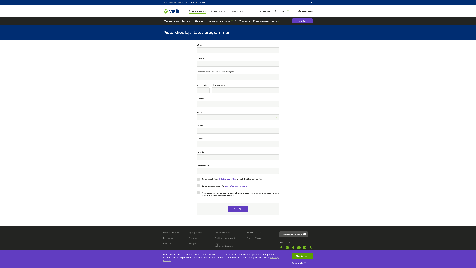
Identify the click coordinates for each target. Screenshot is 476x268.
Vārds (199, 45)
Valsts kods (202, 85)
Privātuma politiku (227, 179)
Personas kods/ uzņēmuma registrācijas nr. (216, 72)
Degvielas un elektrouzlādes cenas (224, 244)
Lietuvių (202, 2)
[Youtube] (299, 248)
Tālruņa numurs (219, 85)
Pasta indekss (203, 166)
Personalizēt (297, 263)
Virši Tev (302, 21)
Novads (200, 152)
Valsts (199, 112)
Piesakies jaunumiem (292, 234)
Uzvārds (200, 58)
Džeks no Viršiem (254, 238)
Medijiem (193, 243)
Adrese (200, 125)
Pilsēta (200, 139)
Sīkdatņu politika (222, 232)
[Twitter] (311, 248)
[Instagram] (287, 248)
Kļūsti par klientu (196, 232)
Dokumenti (194, 238)
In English (190, 2)
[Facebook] (281, 248)
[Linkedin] (305, 248)
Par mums (168, 238)
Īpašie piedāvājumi (171, 232)
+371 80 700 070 (254, 232)
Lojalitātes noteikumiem (236, 186)
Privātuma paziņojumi (225, 238)
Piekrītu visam (302, 256)
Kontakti (167, 243)
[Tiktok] (293, 248)
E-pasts (200, 99)
